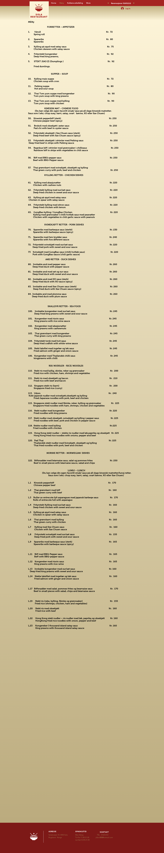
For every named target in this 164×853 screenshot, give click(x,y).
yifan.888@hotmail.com (104, 837)
